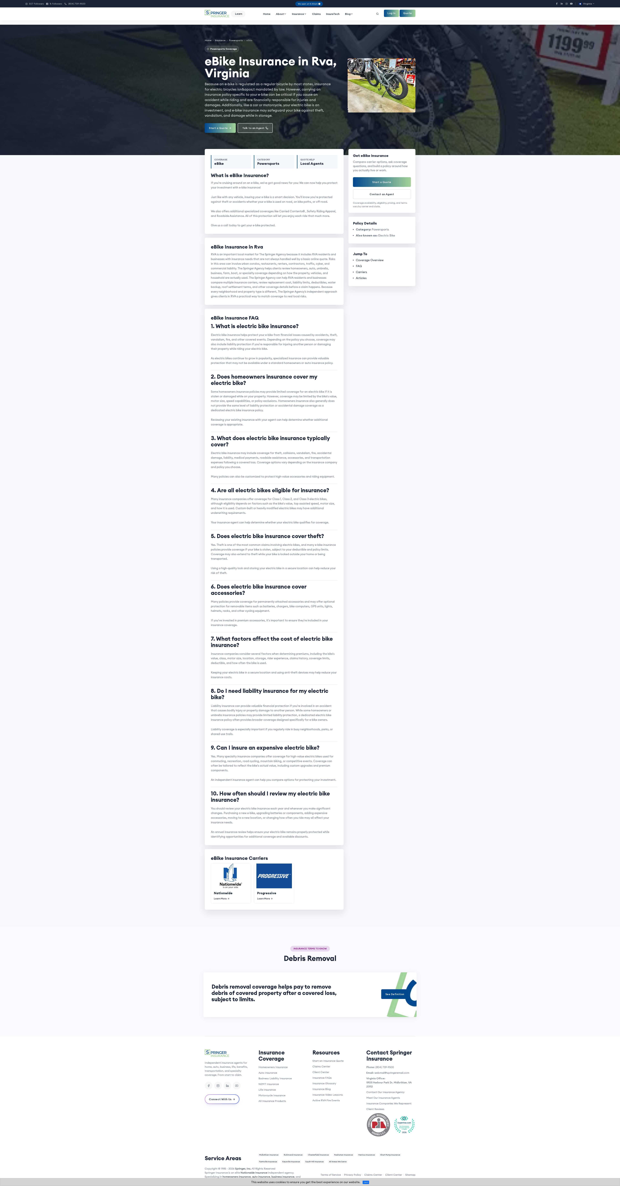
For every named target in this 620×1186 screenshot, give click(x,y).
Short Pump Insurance (390, 1155)
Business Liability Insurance (275, 1078)
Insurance (298, 13)
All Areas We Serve (337, 1161)
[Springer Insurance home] (229, 1053)
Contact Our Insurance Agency (385, 1092)
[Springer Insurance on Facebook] (208, 1085)
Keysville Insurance (291, 1161)
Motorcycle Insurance (271, 1095)
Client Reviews (375, 1109)
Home (266, 13)
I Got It (366, 1182)
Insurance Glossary (324, 1083)
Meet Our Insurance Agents (383, 1097)
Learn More (220, 898)
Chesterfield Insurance (318, 1155)
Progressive (266, 893)
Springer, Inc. (243, 1168)
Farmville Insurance (268, 1161)
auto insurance (261, 1176)
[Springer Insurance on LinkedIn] (227, 1085)
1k (54, 3)
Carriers (361, 272)
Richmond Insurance (293, 1155)
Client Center (320, 1072)
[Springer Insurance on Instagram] (218, 1085)
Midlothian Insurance (268, 1155)
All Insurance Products (272, 1101)
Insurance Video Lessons (327, 1094)
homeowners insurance (236, 1176)
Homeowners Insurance (273, 1067)
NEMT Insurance (268, 1084)
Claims (316, 13)
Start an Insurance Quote (328, 1060)
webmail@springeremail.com (391, 1072)
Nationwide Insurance (254, 1172)
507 (35, 3)
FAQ (359, 266)
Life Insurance (267, 1089)
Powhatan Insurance (343, 1155)
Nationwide (223, 893)
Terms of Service (330, 1174)
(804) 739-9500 (74, 3)
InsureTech (333, 13)
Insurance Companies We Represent (388, 1103)
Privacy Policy (352, 1174)
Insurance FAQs (322, 1077)
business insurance (282, 1176)
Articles (361, 278)
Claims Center (321, 1066)
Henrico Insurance (366, 1155)
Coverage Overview (370, 260)
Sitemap (410, 1174)
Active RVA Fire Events (326, 1100)
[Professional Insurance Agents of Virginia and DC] (378, 1125)
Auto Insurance (267, 1072)
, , (389, 1084)
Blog (348, 13)
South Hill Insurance (314, 1161)
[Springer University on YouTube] (237, 1085)
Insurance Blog (321, 1089)
